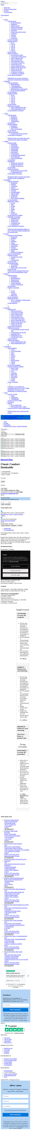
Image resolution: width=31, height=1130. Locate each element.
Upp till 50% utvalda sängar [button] (18, 56)
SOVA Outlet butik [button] (16, 405)
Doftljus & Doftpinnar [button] (17, 252)
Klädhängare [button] (14, 244)
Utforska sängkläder (13, 181)
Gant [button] (12, 371)
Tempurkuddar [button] (15, 147)
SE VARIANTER (9, 829)
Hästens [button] (13, 356)
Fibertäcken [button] (14, 118)
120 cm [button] (13, 46)
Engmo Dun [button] (14, 369)
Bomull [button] (13, 206)
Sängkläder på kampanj (14, 217)
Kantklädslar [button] (14, 249)
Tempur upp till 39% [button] (16, 69)
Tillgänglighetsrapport (10, 1075)
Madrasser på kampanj (14, 106)
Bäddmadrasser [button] (15, 84)
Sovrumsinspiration (13, 263)
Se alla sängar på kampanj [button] (15, 75)
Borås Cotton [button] (14, 368)
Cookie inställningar (15, 566)
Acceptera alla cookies (15, 570)
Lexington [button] (14, 294)
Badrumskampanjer (13, 298)
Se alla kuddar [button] (11, 160)
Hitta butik (7, 1050)
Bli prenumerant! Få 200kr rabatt (13, 419)
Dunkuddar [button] (14, 144)
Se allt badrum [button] (11, 286)
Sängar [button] (6, 19)
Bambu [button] (13, 209)
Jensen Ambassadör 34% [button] (18, 66)
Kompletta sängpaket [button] (16, 29)
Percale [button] (13, 203)
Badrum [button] (6, 274)
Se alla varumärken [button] (13, 297)
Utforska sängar (12, 21)
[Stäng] (8, 429)
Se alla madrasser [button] (12, 92)
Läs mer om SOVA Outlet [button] (15, 400)
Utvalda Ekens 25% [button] (16, 64)
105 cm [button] (13, 44)
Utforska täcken (12, 115)
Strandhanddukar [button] (15, 278)
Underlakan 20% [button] (15, 223)
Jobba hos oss (8, 1042)
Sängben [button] (13, 35)
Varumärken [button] (7, 346)
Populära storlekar (12, 41)
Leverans (6, 1051)
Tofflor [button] (13, 258)
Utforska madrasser (13, 83)
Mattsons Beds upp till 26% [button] (18, 67)
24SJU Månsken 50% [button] (17, 58)
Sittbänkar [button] (14, 241)
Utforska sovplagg (13, 255)
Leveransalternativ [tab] (9, 530)
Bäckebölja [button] (14, 213)
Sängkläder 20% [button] (15, 218)
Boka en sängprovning (10, 417)
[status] (5, 502)
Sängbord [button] (13, 238)
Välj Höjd (3, 432)
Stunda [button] (13, 380)
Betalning (6, 1053)
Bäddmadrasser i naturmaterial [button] (19, 89)
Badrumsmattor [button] (15, 281)
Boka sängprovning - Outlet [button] (18, 406)
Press (5, 1077)
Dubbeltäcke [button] (14, 127)
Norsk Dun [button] (14, 377)
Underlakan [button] (14, 186)
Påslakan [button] (13, 184)
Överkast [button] (13, 190)
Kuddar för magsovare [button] (17, 166)
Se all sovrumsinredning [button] (14, 254)
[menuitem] (20, 23)
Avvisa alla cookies (15, 575)
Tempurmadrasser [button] (16, 86)
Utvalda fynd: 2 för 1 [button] (16, 337)
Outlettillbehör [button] (15, 399)
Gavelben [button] (13, 36)
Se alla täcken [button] (11, 123)
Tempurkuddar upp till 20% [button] (18, 332)
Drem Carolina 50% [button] (16, 59)
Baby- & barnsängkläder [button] (17, 198)
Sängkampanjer (12, 309)
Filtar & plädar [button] (15, 193)
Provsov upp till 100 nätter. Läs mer (14, 415)
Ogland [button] (13, 379)
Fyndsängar (11, 402)
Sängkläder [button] (7, 180)
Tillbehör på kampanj (13, 328)
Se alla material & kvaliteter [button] (15, 215)
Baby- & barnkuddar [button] (16, 158)
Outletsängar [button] (14, 397)
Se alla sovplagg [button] (12, 261)
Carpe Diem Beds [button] (16, 351)
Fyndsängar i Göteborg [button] (17, 72)
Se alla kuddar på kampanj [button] (15, 173)
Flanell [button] (13, 212)
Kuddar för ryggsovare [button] (17, 163)
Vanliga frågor (8, 1063)
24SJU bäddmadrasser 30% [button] (18, 107)
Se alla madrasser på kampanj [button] (16, 110)
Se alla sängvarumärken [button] (14, 365)
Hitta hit (10, 403)
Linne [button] (12, 207)
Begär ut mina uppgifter (10, 1074)
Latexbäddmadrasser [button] (16, 87)
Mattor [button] (13, 250)
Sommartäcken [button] (15, 121)
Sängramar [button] (14, 30)
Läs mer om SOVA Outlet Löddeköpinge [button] (19, 408)
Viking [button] (13, 363)
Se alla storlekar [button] (12, 52)
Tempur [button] (13, 362)
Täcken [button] (6, 113)
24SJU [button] (13, 349)
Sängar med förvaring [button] (17, 27)
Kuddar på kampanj (13, 169)
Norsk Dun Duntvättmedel (8, 520)
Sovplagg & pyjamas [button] (16, 257)
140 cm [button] (13, 47)
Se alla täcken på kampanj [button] (15, 135)
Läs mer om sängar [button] (13, 39)
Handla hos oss (8, 1048)
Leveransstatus (8, 1062)
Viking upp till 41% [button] (16, 70)
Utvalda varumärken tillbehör (16, 366)
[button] (2, 4)
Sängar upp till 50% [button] (16, 311)
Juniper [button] (13, 292)
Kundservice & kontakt (10, 1058)
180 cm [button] (13, 50)
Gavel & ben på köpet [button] (17, 55)
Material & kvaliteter (13, 201)
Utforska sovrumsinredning (15, 235)
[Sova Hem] (3, 1)
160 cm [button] (13, 49)
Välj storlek (4, 429)
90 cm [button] (12, 42)
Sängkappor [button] (14, 197)
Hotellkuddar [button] (14, 150)
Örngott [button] (13, 187)
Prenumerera (15, 1010)
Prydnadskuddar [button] (15, 156)
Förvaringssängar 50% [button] (17, 61)
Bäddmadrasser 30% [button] (16, 335)
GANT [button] (13, 291)
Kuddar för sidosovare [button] (17, 164)
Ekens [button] (12, 354)
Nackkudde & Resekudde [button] (18, 155)
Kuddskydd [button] (14, 195)
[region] (15, 565)
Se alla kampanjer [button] (12, 303)
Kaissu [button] (13, 359)
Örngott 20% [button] (14, 221)
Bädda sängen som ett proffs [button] (18, 267)
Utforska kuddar (12, 143)
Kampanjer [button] (7, 308)
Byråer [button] (13, 240)
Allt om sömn (8, 1039)
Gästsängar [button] (14, 33)
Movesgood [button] (14, 376)
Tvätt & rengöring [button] (16, 283)
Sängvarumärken (12, 348)
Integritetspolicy (8, 1070)
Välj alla (20, 525)
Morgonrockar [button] (15, 260)
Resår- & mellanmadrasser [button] (18, 90)
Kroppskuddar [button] (15, 153)
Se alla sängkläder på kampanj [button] (16, 226)
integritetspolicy (6, 1020)
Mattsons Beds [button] (15, 360)
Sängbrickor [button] (14, 246)
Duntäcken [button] (14, 116)
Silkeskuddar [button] (14, 149)
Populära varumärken (13, 287)
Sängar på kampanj (13, 53)
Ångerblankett (8, 1065)
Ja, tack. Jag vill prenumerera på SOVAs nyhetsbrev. (15, 1110)
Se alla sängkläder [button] (12, 200)
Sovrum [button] (6, 234)
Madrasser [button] (7, 81)
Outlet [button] (5, 393)
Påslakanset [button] (14, 183)
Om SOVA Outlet (12, 394)
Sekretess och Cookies (14, 561)
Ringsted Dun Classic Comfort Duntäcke (12, 514)
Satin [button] (12, 204)
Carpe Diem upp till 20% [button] (18, 63)
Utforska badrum (12, 275)
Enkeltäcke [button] (14, 126)
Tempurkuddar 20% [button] (16, 172)
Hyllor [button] (13, 243)
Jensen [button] (13, 357)
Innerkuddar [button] (14, 152)
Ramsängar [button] (14, 24)
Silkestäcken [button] (14, 120)
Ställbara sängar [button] (15, 26)
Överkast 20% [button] (15, 224)
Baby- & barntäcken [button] (16, 129)
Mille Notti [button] (14, 295)
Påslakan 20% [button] (15, 220)
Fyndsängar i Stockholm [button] (17, 73)
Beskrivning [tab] (7, 528)
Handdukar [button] (14, 277)
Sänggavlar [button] (14, 38)
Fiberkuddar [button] (14, 146)
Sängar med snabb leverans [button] (18, 32)
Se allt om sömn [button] (12, 269)
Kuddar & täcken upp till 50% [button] (19, 133)
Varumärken (7, 1041)
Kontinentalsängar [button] (16, 22)
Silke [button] (12, 210)
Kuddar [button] (6, 141)
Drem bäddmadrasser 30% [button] (18, 109)
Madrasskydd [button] (14, 189)
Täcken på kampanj (13, 132)
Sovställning (11, 161)
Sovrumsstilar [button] (14, 264)
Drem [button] (12, 352)
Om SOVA (7, 1038)
